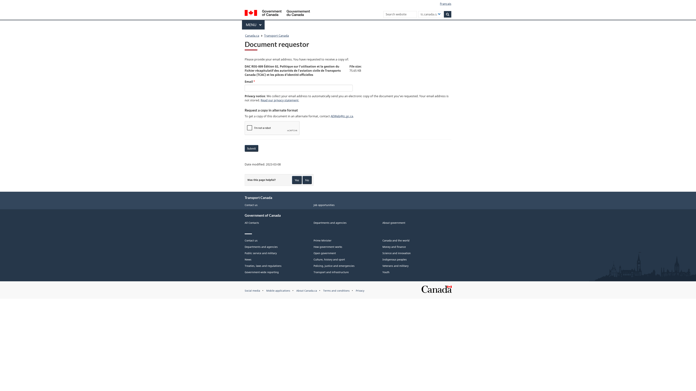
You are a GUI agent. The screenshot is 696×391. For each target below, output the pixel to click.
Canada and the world (395, 240)
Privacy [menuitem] (360, 290)
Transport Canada (276, 36)
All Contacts (252, 222)
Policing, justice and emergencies (334, 266)
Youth (386, 272)
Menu (251, 24)
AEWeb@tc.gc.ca (342, 116)
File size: (355, 66)
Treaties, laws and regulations (263, 266)
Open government (325, 253)
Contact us (251, 205)
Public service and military (261, 253)
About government (393, 222)
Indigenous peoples (394, 259)
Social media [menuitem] (252, 290)
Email (249, 82)
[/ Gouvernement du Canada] (277, 13)
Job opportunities (324, 205)
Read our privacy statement (280, 100)
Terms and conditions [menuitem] (336, 290)
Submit (251, 148)
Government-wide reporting (262, 272)
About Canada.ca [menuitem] (306, 290)
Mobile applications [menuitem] (278, 290)
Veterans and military (395, 266)
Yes (297, 180)
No (307, 180)
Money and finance (394, 247)
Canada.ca (252, 36)
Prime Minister (323, 240)
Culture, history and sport (329, 259)
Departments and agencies (330, 222)
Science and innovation (396, 253)
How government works (328, 247)
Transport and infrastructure (331, 272)
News (248, 259)
